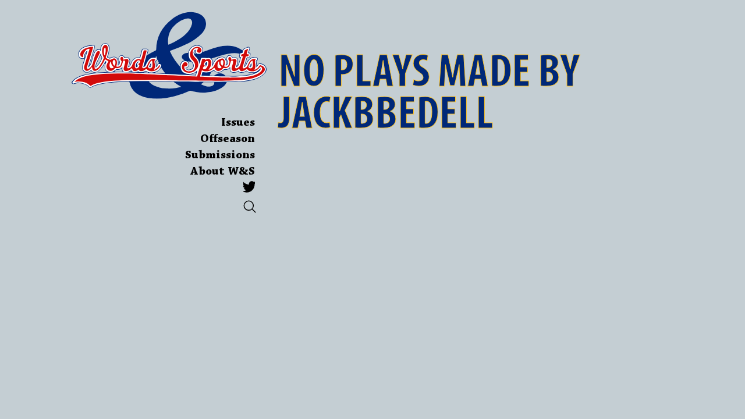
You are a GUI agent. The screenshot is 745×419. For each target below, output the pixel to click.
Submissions (220, 155)
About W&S (222, 171)
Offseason (227, 139)
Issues (238, 123)
